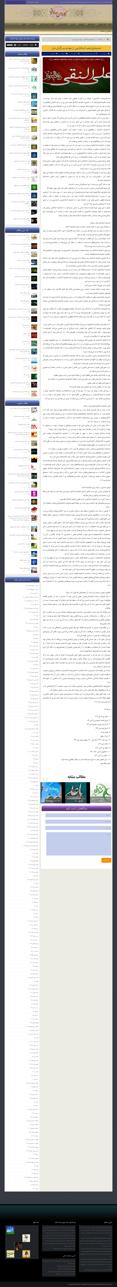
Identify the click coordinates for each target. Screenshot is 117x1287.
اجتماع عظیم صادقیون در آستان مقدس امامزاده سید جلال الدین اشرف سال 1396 (18, 475)
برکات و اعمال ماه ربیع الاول (23, 260)
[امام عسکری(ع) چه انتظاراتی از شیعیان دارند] (34, 147)
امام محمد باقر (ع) (34, 706)
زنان (37, 917)
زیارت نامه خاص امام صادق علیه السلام (84, 2)
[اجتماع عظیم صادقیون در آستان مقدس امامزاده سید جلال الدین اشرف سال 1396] (34, 476)
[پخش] (36, 45)
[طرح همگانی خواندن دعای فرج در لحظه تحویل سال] (34, 537)
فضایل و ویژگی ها (34, 1030)
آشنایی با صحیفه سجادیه (33, 586)
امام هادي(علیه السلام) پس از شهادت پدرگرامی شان (76, 48)
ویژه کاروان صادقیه (34, 1181)
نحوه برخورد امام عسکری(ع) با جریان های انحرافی (18, 194)
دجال (37, 883)
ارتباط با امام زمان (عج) (33, 631)
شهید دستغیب (35, 962)
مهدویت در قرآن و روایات (32, 1140)
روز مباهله (36, 902)
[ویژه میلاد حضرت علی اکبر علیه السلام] (34, 393)
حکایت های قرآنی (34, 838)
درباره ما (95, 2)
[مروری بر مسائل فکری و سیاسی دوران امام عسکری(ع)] (34, 203)
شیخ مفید (36, 966)
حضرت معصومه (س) (33, 827)
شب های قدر (35, 940)
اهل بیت (36, 733)
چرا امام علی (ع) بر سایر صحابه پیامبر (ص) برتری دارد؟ (76, 799)
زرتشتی (36, 913)
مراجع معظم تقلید (34, 1098)
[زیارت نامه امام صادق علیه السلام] (34, 443)
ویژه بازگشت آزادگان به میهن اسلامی (21, 252)
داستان (36, 876)
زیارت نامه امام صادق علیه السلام (22, 441)
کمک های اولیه (35, 1060)
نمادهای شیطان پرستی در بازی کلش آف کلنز (19, 408)
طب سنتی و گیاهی (34, 978)
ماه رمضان (36, 1075)
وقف (37, 1166)
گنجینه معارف (35, 1068)
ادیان (37, 627)
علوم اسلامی (35, 1000)
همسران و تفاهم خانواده (33, 1162)
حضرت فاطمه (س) (34, 819)
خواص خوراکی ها (34, 864)
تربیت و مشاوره (35, 767)
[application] (22, 45)
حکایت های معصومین (33, 842)
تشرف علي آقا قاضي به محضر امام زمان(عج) (19, 527)
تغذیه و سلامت (35, 774)
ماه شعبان (36, 1079)
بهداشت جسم (35, 736)
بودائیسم (36, 748)
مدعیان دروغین (35, 1094)
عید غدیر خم (35, 1008)
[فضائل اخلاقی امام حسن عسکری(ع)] (34, 187)
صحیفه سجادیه (35, 974)
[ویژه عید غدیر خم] (34, 343)
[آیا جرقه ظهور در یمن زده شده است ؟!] (34, 554)
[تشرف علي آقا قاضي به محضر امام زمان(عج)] (34, 529)
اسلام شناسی (62, 24)
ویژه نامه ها (35, 1185)
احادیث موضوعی (34, 612)
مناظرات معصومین (34, 1128)
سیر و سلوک (35, 936)
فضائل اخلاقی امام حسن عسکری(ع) (21, 185)
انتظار (37, 725)
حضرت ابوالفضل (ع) (34, 800)
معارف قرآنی (35, 1117)
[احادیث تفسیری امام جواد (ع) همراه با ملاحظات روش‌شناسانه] (34, 129)
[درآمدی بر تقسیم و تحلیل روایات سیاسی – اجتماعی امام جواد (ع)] (34, 138)
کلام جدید (36, 1057)
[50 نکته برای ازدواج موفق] (34, 468)
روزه (37, 906)
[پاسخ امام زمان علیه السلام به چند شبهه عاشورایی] (34, 319)
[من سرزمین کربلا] (34, 327)
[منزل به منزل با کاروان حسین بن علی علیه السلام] (34, 311)
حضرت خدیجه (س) (34, 804)
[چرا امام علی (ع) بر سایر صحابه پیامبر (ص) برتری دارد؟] (75, 792)
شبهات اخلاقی (35, 944)
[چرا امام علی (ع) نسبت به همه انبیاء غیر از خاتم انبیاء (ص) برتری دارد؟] (100, 792)
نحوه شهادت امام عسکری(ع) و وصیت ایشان (20, 211)
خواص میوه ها (35, 872)
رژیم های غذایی (34, 895)
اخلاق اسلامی (35, 620)
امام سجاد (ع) (35, 695)
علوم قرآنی (36, 1004)
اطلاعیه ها (36, 657)
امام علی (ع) (35, 699)
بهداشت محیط (35, 744)
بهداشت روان (35, 740)
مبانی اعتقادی (35, 1087)
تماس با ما (62, 2)
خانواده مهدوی (35, 861)
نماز (37, 1155)
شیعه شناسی (35, 970)
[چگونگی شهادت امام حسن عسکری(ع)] (34, 220)
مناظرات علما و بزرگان (33, 1121)
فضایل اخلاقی (35, 1023)
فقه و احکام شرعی (34, 1034)
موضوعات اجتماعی (34, 1147)
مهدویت (81, 24)
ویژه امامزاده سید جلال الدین (32, 1177)
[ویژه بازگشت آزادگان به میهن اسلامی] (34, 254)
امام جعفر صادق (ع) (34, 672)
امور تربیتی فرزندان (34, 721)
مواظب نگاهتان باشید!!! (24, 568)
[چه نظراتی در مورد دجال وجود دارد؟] (34, 493)
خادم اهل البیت (104, 54)
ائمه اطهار (91, 24)
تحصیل (36, 759)
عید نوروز (36, 1015)
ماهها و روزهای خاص (33, 1083)
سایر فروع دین (35, 925)
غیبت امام (36, 1019)
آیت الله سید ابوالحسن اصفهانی (31, 597)
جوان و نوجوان (35, 782)
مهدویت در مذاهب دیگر (33, 1143)
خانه (99, 2)
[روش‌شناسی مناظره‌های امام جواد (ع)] (34, 112)
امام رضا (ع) (35, 687)
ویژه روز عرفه (26, 375)
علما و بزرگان (35, 996)
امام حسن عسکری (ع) (33, 680)
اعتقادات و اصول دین (33, 661)
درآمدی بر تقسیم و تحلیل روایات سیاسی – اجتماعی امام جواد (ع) (20, 137)
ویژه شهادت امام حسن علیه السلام (22, 277)
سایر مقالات (35, 929)
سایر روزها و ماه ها (34, 921)
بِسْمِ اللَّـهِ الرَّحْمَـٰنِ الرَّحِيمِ (106, 2)
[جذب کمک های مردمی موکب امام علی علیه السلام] (34, 459)
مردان (37, 1102)
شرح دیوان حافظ (34, 955)
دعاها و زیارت (35, 887)
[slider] (10, 45)
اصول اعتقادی (35, 653)
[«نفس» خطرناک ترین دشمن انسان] (34, 510)
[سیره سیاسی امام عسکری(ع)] (34, 171)
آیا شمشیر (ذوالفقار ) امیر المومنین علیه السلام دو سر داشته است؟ (51, 799)
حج (37, 785)
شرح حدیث (36, 951)
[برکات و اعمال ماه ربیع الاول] (34, 262)
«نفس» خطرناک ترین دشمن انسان (22, 508)
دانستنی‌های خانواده (34, 880)
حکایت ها (32, 24)
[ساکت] (15, 45)
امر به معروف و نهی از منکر (32, 718)
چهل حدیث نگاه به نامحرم (23, 544)
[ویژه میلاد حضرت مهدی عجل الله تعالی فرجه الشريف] (34, 385)
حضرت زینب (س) (34, 812)
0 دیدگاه (63, 54)
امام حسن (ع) (35, 676)
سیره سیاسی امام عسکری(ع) (23, 169)
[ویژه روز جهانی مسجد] (34, 295)
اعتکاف (36, 665)
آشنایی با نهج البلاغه (33, 589)
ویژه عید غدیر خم (25, 341)
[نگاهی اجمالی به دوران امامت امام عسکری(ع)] (34, 155)
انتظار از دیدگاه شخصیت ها (32, 729)
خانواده (23, 24)
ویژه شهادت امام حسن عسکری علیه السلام (20, 244)
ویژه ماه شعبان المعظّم (24, 560)
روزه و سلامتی (35, 910)
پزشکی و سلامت (105, 31)
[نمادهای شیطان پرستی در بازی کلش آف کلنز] (34, 410)
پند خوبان (36, 755)
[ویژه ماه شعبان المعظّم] (34, 562)
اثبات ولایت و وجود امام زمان (32, 608)
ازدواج (37, 635)
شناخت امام (35, 959)
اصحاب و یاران (35, 650)
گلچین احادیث (35, 1064)
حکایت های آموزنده (34, 834)
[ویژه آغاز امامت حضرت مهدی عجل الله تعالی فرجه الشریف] (34, 237)
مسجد (37, 1106)
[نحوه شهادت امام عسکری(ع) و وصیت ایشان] (34, 212)
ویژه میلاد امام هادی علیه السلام (22, 358)
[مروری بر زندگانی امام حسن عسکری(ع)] (34, 179)
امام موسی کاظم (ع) (34, 714)
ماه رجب (36, 1072)
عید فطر (36, 1011)
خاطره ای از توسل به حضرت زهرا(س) (21, 416)
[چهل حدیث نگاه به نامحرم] (34, 546)
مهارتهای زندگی (34, 1132)
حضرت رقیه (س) (34, 808)
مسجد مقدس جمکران (33, 1109)
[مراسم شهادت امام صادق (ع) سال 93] (34, 451)
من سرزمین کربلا (25, 325)
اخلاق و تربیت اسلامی (47, 24)
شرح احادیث (35, 947)
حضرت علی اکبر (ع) (34, 815)
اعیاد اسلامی (35, 669)
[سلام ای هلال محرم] (34, 303)
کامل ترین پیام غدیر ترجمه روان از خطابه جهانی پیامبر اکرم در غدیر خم (19, 350)
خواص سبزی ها (35, 868)
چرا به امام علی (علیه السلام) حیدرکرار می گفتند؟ (19, 86)
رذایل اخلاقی (35, 891)
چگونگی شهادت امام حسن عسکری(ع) (21, 219)
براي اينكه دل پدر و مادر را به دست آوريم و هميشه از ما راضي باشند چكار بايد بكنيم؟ (18, 434)
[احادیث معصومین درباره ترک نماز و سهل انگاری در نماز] (34, 485)
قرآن (37, 1038)
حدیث (72, 24)
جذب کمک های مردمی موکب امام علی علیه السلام (18, 458)
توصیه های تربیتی (34, 778)
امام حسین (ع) (35, 684)
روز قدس (36, 898)
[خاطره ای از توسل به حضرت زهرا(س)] (34, 418)
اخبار (37, 616)
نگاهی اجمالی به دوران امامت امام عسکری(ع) (19, 153)
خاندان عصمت (35, 849)
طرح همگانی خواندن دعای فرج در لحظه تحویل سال (19, 536)
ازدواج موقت (35, 642)
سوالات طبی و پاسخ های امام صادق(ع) (21, 500)
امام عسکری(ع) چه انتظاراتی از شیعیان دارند (20, 145)
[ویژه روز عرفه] (34, 376)
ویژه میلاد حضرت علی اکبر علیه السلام (21, 392)
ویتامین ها (36, 1173)
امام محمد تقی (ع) (34, 710)
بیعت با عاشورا (26, 333)
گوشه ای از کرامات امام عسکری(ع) (21, 161)
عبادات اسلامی (35, 985)
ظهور (37, 981)
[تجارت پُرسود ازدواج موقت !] (34, 426)
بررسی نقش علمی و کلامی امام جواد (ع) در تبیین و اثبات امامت (18, 119)
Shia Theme (109, 1284)
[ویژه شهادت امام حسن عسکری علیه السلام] (34, 246)
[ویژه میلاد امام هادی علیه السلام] (34, 360)
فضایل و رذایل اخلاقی (33, 1027)
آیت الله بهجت (35, 593)
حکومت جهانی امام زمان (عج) (31, 846)
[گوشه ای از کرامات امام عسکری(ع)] (34, 163)
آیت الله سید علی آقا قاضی (32, 601)
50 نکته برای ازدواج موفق (24, 466)
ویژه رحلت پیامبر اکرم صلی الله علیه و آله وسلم (19, 268)
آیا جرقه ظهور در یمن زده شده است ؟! (21, 552)
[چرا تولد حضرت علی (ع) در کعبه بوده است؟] (34, 96)
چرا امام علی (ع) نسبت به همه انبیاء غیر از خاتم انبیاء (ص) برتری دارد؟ (100, 799)
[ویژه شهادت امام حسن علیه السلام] (34, 278)
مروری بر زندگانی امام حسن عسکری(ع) (21, 177)
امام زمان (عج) (35, 691)
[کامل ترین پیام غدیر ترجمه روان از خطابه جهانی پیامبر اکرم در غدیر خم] (34, 351)
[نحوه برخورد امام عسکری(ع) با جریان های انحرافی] (34, 195)
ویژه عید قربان (26, 367)
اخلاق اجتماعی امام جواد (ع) (23, 102)
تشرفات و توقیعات (34, 770)
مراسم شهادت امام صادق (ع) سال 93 (21, 450)
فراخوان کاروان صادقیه (70, 2)
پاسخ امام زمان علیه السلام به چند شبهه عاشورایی (18, 317)
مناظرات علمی (35, 1124)
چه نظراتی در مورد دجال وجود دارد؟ (22, 492)
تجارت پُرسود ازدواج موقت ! (23, 424)
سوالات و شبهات (34, 932)
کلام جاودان (102, 24)
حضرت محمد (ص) (34, 823)
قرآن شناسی (35, 1042)
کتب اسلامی (35, 1045)
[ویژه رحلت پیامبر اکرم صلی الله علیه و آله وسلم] (34, 270)
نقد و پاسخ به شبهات (33, 1151)
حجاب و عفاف (35, 789)
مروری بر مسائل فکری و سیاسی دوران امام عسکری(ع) (20, 203)
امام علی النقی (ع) (86, 54)
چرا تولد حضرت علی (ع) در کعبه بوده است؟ (20, 94)
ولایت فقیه (36, 1170)
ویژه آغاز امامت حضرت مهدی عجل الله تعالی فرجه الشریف (18, 236)
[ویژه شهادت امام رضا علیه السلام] (34, 286)
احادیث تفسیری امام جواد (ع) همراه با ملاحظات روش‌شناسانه (19, 128)
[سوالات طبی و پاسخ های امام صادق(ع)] (34, 502)
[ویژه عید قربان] (34, 368)
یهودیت (36, 1189)
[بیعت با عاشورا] (34, 335)
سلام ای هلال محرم (25, 301)
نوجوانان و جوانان (34, 1158)
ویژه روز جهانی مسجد (24, 293)
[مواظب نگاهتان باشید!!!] (34, 570)
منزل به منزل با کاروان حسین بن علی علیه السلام (18, 309)
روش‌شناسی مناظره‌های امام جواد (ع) (21, 110)
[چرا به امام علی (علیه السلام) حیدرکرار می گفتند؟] (34, 88)
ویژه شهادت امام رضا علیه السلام (22, 285)
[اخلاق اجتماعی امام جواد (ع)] (34, 104)
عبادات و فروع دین (34, 989)
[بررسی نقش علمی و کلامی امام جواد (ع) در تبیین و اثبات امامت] (34, 120)
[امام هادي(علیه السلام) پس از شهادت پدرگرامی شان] (76, 75)
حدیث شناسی (35, 797)
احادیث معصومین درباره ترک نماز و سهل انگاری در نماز (18, 484)
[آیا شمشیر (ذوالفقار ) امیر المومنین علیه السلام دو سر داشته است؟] (51, 792)
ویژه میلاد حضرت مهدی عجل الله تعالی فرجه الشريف (19, 384)
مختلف (36, 1091)
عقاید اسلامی (35, 993)
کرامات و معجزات (34, 1049)
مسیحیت (36, 1113)
